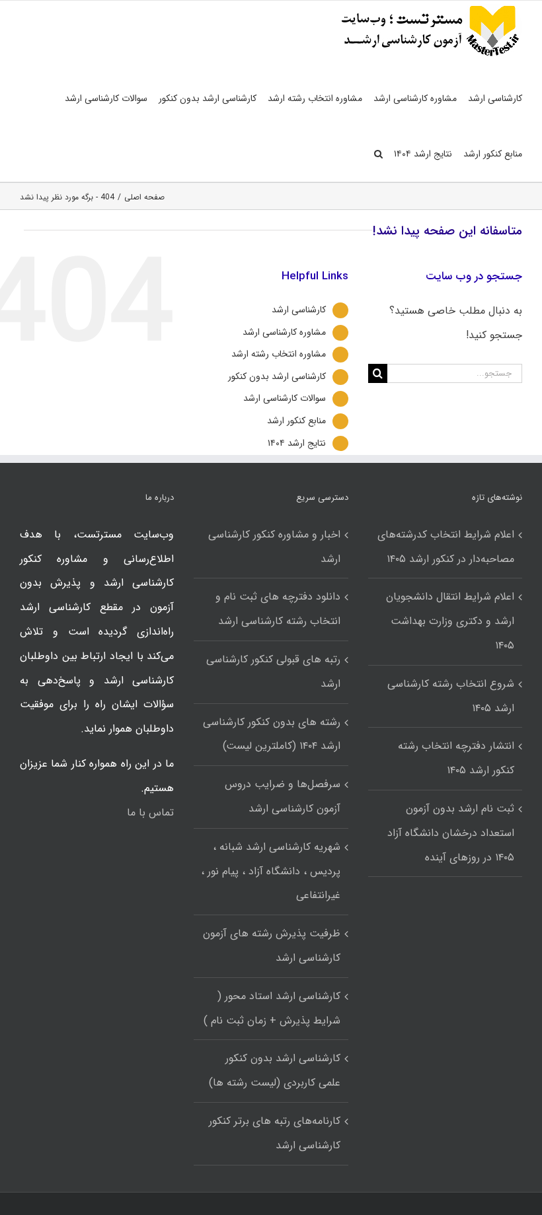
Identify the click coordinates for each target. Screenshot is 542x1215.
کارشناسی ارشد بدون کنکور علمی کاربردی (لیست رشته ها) (274, 1070)
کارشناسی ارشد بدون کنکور (277, 376)
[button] (378, 154)
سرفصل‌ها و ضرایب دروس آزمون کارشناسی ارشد (282, 796)
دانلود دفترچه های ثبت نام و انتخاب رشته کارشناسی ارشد (277, 608)
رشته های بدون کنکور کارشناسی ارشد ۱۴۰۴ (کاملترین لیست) (271, 734)
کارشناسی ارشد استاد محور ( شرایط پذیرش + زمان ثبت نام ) (272, 1008)
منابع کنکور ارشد (296, 420)
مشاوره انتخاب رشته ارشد (278, 354)
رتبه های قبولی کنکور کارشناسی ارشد (273, 671)
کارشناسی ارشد (299, 309)
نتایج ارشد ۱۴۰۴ (297, 443)
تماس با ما (150, 812)
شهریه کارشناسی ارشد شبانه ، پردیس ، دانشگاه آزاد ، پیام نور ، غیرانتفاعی (270, 871)
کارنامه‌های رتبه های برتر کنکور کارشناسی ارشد (274, 1133)
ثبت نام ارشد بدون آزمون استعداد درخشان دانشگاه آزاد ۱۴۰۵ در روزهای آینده (450, 833)
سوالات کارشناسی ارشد (284, 398)
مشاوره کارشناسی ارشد (284, 332)
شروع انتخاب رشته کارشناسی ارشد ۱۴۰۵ (450, 696)
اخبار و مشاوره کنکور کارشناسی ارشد (274, 546)
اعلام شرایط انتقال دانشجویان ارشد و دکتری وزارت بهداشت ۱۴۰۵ (450, 621)
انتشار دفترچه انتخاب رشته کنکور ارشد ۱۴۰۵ (456, 758)
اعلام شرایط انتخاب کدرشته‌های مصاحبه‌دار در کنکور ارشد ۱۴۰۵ (445, 546)
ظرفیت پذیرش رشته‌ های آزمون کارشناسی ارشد (271, 945)
